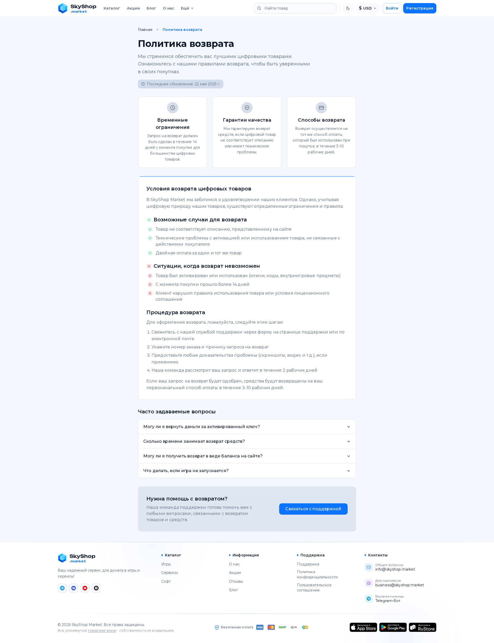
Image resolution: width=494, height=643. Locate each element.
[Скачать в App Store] (363, 627)
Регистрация (419, 8)
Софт (166, 581)
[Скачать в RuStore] (422, 627)
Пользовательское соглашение (314, 587)
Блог (151, 8)
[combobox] (295, 8)
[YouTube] (85, 588)
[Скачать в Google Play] (393, 627)
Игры (166, 564)
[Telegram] (62, 588)
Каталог (112, 8)
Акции (133, 8)
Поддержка (308, 564)
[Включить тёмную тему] (348, 8)
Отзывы (236, 581)
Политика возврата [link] (182, 29)
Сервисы (169, 572)
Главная (145, 29)
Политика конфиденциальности (317, 574)
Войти (392, 8)
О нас (168, 8)
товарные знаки (102, 630)
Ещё (185, 8)
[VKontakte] (73, 588)
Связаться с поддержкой (313, 508)
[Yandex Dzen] (96, 588)
